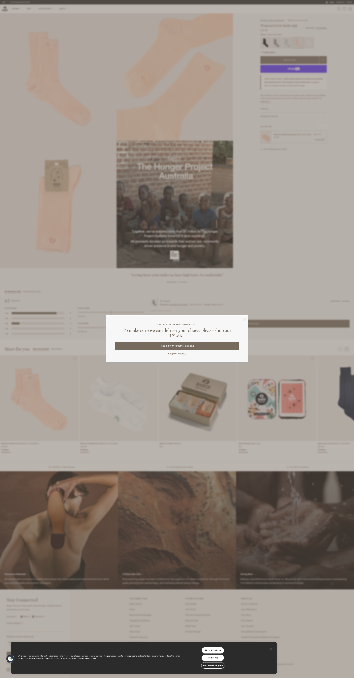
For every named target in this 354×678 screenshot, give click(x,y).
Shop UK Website (177, 354)
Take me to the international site (177, 346)
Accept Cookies (213, 650)
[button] (10, 658)
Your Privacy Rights (213, 665)
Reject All (213, 658)
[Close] (271, 649)
